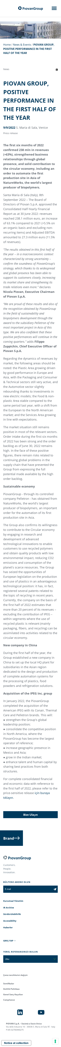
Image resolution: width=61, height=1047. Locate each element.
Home (7, 44)
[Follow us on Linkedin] (20, 1012)
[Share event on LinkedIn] (57, 70)
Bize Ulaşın (30, 815)
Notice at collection (16, 1043)
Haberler (8, 927)
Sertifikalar (8, 983)
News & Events (22, 44)
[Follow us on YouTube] (41, 1012)
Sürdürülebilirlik (12, 914)
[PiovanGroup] (30, 8)
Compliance (9, 999)
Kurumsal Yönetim (13, 900)
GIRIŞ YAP (8, 940)
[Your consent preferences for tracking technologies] (55, 1041)
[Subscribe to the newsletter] (55, 889)
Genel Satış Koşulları (13, 994)
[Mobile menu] (54, 9)
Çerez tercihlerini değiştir (15, 975)
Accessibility (9, 920)
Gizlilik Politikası (11, 989)
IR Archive (8, 907)
